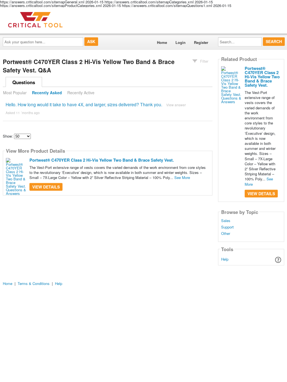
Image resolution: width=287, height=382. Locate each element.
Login (180, 42)
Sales (225, 221)
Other (225, 233)
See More (182, 177)
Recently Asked (47, 92)
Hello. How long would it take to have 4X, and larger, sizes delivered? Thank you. (84, 104)
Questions (23, 82)
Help (224, 259)
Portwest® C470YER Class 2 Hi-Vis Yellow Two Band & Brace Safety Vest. (101, 160)
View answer (176, 104)
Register (201, 42)
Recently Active (80, 92)
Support (227, 227)
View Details (46, 187)
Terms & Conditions (34, 283)
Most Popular (15, 92)
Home (162, 42)
